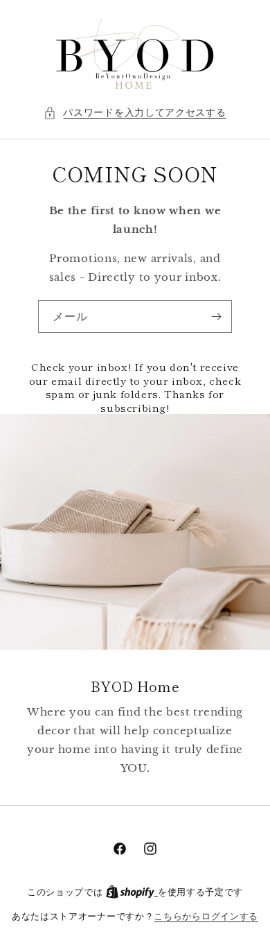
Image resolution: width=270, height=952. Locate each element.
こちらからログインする (206, 916)
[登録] (216, 316)
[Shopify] (132, 892)
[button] (135, 112)
